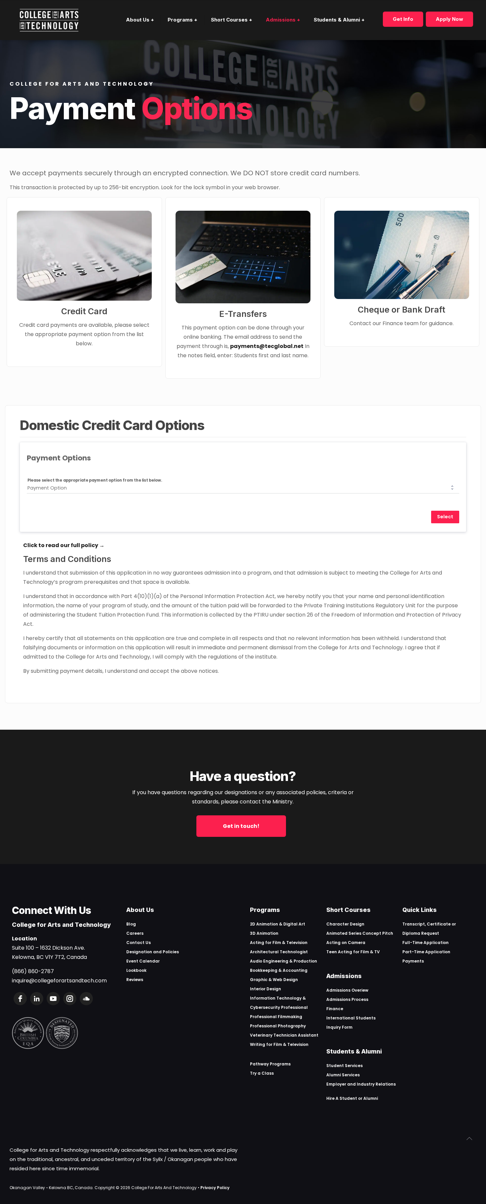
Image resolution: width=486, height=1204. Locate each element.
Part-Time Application (426, 952)
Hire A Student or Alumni (352, 1098)
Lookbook (136, 970)
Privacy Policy (214, 1187)
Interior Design (265, 989)
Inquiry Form (339, 1027)
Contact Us (138, 942)
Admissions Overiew (347, 990)
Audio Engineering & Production (283, 961)
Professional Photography (278, 1026)
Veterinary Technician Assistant (284, 1035)
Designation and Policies (152, 952)
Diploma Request (420, 933)
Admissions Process (347, 999)
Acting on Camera (345, 942)
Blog (131, 924)
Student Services (344, 1065)
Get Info (403, 19)
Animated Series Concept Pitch (359, 933)
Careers (134, 933)
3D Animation (264, 933)
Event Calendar (143, 961)
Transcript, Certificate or (429, 924)
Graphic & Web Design (274, 979)
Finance (334, 1008)
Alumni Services (343, 1075)
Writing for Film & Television (279, 1044)
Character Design (345, 924)
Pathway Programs (270, 1064)
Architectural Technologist (279, 952)
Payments (413, 961)
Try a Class (262, 1073)
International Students (351, 1018)
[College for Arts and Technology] (49, 20)
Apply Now (449, 19)
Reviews (134, 979)
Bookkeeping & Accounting (278, 970)
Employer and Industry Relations (361, 1084)
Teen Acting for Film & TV (353, 952)
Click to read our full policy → (63, 545)
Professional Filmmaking (276, 1016)
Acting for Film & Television (278, 942)
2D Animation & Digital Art (277, 924)
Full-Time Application (425, 942)
